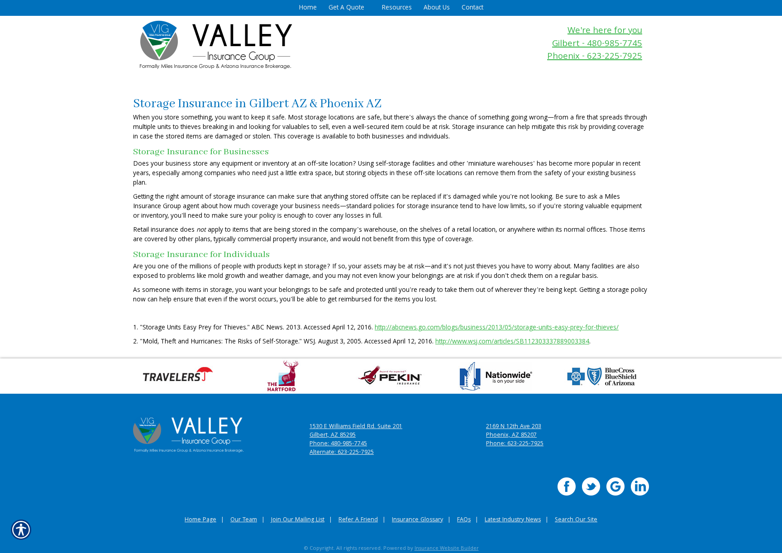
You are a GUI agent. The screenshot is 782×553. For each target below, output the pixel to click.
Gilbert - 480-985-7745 (597, 44)
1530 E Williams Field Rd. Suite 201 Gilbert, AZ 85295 (356, 431)
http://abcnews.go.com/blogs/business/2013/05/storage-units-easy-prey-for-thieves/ (497, 328)
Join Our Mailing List (297, 520)
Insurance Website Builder (447, 548)
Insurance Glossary (417, 520)
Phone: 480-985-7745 (338, 444)
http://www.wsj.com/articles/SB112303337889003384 (512, 342)
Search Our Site (576, 520)
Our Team (243, 520)
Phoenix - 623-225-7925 (594, 57)
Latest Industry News (513, 520)
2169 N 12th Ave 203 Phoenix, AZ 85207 (513, 431)
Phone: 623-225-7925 (515, 444)
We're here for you (604, 31)
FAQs (464, 520)
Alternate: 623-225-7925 (342, 453)
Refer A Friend (358, 520)
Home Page (200, 520)
